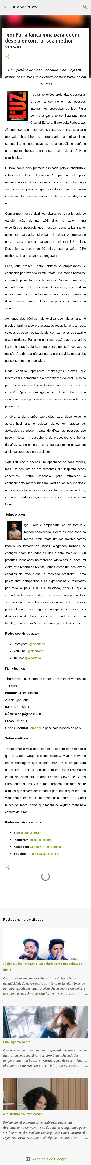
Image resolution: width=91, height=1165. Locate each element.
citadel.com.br (31, 832)
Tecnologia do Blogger (48, 1159)
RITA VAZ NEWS (24, 7)
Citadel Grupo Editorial (45, 847)
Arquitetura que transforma (22, 1114)
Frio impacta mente (16, 1042)
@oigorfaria (37, 644)
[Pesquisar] (85, 7)
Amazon (36, 728)
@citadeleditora (41, 839)
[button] (7, 57)
